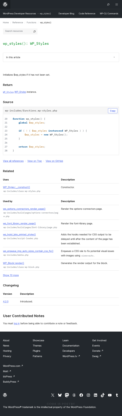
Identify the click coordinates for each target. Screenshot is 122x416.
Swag (96, 356)
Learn (65, 340)
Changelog (11, 285)
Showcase (38, 340)
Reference (17, 22)
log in (17, 323)
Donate (97, 350)
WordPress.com (13, 365)
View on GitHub (54, 160)
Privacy (7, 356)
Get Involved (99, 340)
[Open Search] (108, 4)
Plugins (36, 350)
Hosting (7, 350)
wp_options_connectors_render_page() (24, 208)
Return (7, 85)
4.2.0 (5, 301)
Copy (112, 110)
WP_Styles (39, 43)
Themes (37, 345)
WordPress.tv (71, 356)
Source (8, 102)
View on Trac (34, 160)
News (6, 345)
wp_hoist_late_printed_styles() (19, 234)
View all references (13, 160)
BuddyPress (11, 381)
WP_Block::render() (13, 263)
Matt (7, 371)
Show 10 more (11, 275)
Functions (31, 22)
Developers (68, 350)
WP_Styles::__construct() (16, 187)
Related (8, 171)
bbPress (9, 376)
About (6, 340)
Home (6, 22)
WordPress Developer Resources (19, 13)
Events (96, 345)
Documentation (70, 345)
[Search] (34, 31)
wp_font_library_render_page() (19, 223)
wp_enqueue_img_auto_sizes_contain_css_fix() (28, 251)
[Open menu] (117, 4)
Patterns (37, 356)
